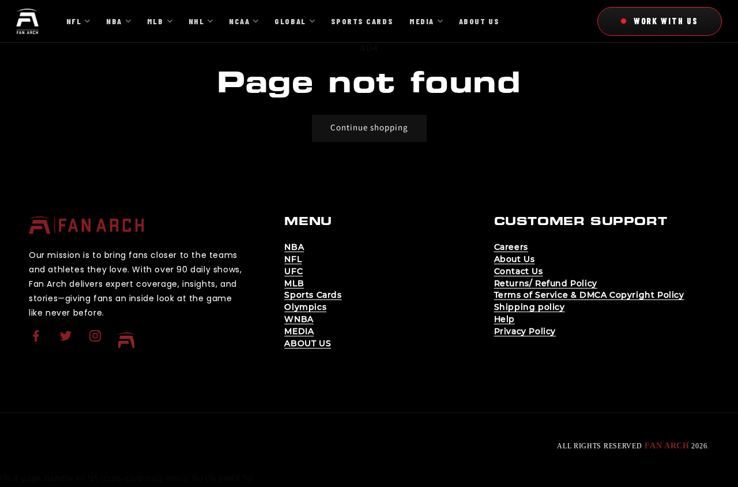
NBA (294, 247)
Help (504, 319)
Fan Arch (667, 445)
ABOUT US (307, 343)
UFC (293, 271)
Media (421, 21)
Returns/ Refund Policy (545, 283)
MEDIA (299, 331)
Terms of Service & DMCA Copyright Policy (589, 295)
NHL (197, 21)
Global (290, 21)
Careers (511, 247)
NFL (293, 259)
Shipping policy (529, 307)
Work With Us (666, 21)
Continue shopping (369, 127)
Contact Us (518, 271)
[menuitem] (37, 340)
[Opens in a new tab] (37, 343)
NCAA (239, 21)
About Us (514, 259)
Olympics (305, 307)
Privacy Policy (525, 331)
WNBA (298, 319)
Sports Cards (312, 295)
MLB (294, 283)
